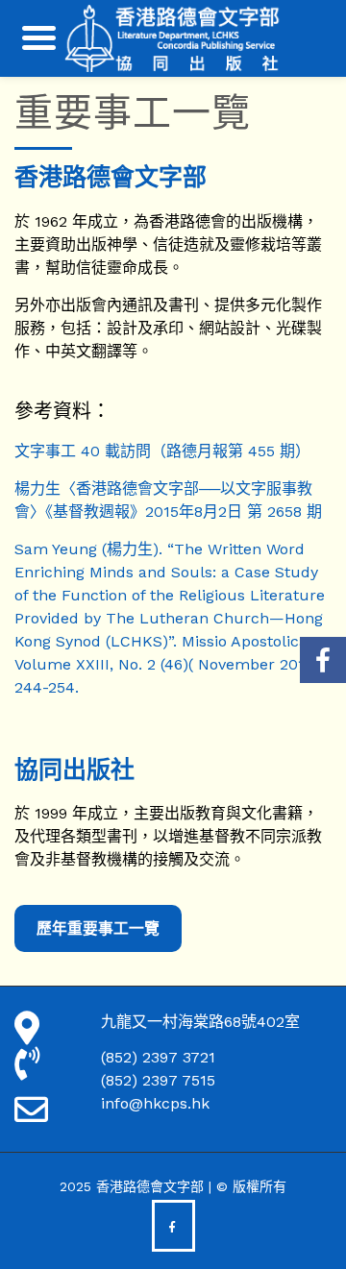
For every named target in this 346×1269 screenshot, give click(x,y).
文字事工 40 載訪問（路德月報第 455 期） (162, 451)
